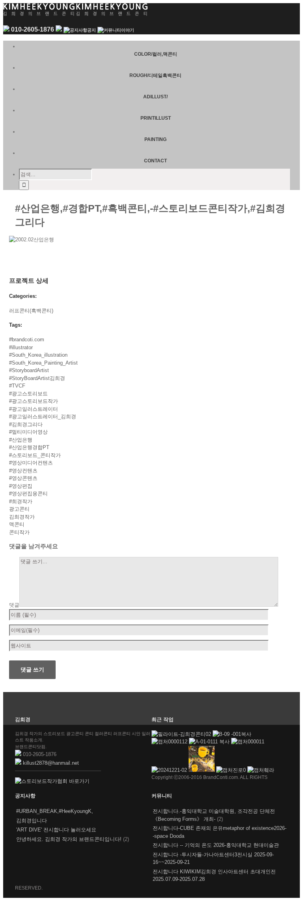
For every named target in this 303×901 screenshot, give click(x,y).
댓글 (14, 605)
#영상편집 (20, 486)
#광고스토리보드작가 (33, 401)
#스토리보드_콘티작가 (35, 455)
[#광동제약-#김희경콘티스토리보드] (170, 742)
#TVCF (17, 386)
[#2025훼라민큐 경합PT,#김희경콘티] (260, 770)
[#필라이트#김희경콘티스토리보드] (182, 734)
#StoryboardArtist (29, 370)
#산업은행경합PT (29, 447)
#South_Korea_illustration (38, 355)
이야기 (127, 30)
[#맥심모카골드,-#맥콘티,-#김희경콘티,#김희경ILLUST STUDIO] (202, 770)
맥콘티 (16, 524)
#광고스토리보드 (28, 394)
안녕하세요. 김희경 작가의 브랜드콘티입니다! (69, 839)
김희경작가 (22, 517)
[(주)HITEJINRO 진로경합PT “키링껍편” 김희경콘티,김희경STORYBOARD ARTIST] (231, 770)
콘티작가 (19, 532)
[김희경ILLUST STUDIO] (170, 770)
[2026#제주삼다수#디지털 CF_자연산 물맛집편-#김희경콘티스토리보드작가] (232, 734)
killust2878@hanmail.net (51, 763)
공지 (91, 30)
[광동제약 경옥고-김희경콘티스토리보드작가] (247, 742)
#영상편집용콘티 (28, 494)
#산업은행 (20, 440)
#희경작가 (20, 501)
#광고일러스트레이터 (33, 409)
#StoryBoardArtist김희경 (37, 378)
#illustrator (21, 347)
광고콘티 (19, 509)
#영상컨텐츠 (23, 471)
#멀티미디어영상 (28, 432)
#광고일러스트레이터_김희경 (42, 416)
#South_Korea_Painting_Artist (43, 363)
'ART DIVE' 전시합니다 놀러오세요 (56, 830)
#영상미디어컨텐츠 (31, 463)
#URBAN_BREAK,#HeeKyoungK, (54, 811)
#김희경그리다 (26, 424)
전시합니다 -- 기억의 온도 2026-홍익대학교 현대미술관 (216, 845)
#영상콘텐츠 (23, 478)
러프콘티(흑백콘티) (31, 311)
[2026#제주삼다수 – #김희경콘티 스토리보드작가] (210, 742)
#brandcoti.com (26, 339)
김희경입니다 (31, 821)
